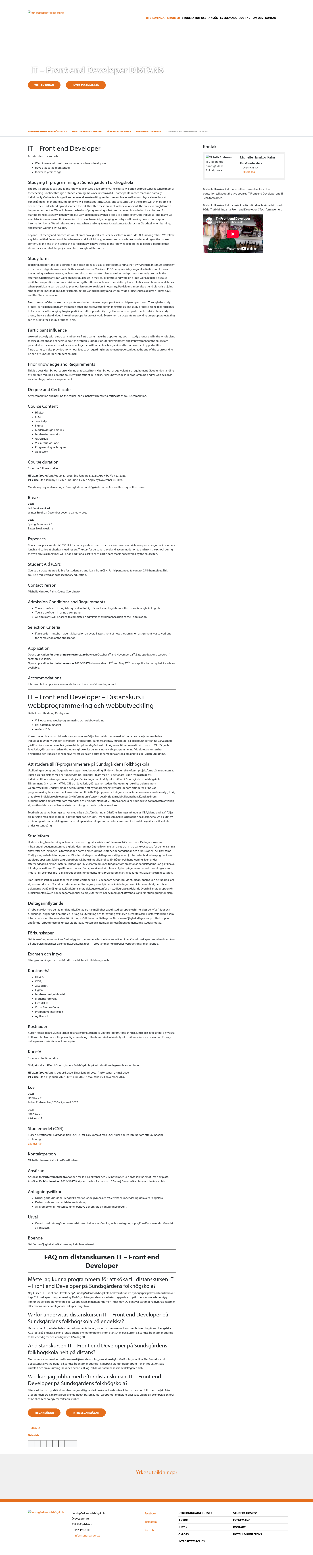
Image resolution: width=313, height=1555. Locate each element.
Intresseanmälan (85, 85)
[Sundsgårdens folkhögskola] (46, 12)
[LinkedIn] (56, 1443)
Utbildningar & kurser (163, 18)
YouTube (150, 1530)
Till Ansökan (44, 1412)
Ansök (213, 18)
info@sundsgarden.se (87, 1535)
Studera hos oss (194, 18)
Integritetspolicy (191, 1541)
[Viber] (68, 1443)
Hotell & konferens (247, 1534)
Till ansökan (44, 85)
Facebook (150, 1513)
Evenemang (228, 18)
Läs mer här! (35, 1143)
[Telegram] (62, 1443)
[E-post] (49, 1443)
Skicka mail (249, 172)
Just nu (245, 18)
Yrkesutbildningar (156, 1472)
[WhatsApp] (43, 1443)
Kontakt (271, 18)
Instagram (151, 1521)
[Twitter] (31, 1443)
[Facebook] (37, 1443)
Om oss (258, 18)
